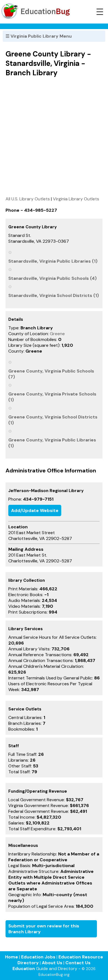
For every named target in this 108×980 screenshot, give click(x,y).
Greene (57, 334)
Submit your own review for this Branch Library (43, 929)
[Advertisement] (54, 136)
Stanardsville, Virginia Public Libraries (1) (52, 261)
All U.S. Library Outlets (28, 199)
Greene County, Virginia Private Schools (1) (52, 397)
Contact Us (78, 963)
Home (11, 957)
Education (23, 968)
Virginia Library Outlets (76, 199)
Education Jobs (38, 957)
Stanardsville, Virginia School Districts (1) (53, 295)
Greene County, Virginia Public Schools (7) (51, 374)
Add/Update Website (34, 510)
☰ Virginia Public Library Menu (39, 36)
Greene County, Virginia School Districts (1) (52, 420)
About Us (52, 963)
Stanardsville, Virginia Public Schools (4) (52, 278)
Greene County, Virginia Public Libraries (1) (52, 443)
